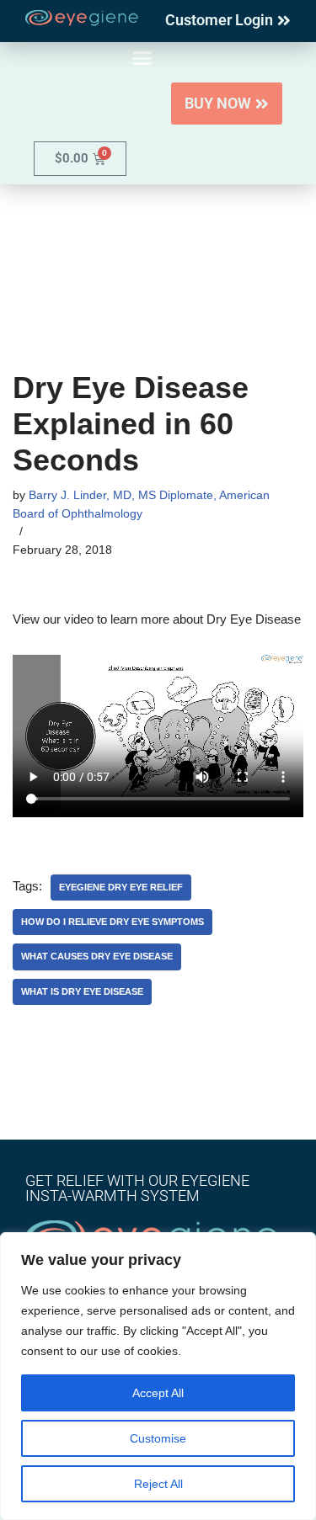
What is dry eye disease (82, 991)
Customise (158, 1438)
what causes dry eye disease (97, 956)
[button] (142, 58)
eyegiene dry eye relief (121, 887)
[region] (158, 1376)
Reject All (158, 1484)
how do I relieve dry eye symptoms (112, 922)
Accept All (158, 1393)
